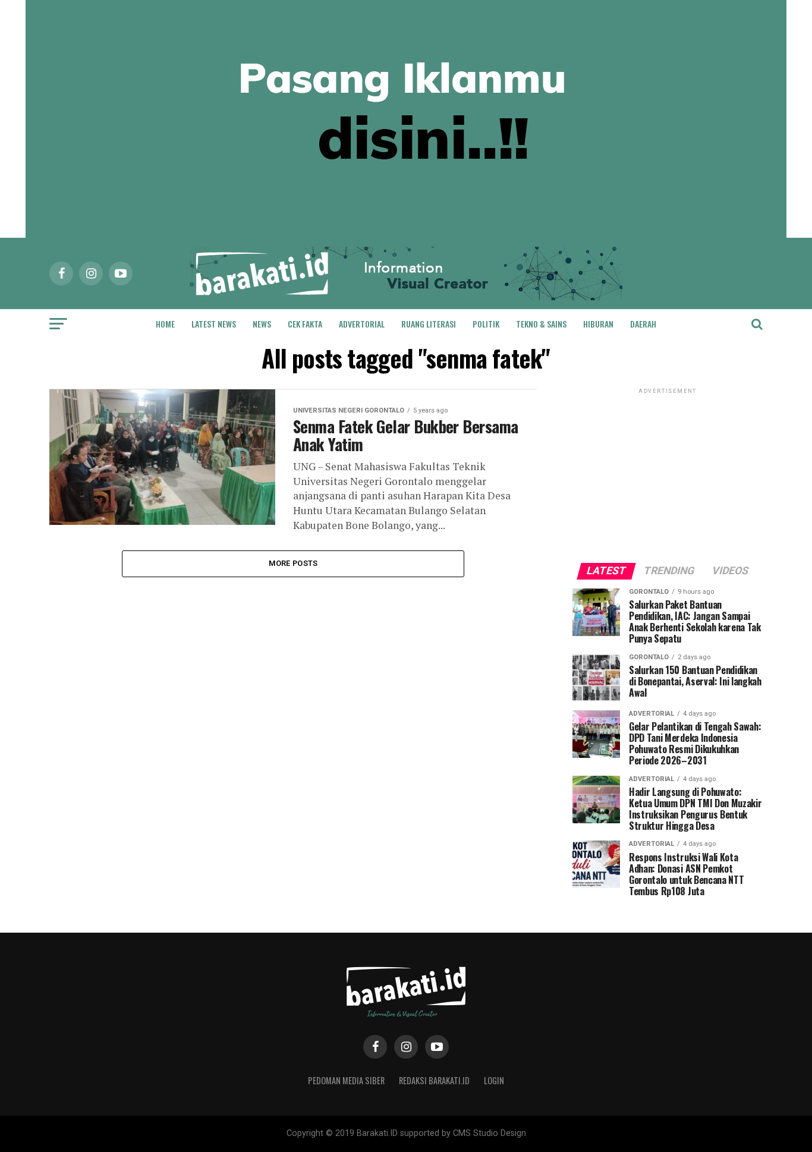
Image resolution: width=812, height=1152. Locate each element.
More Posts (293, 563)
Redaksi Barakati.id (434, 1080)
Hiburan (598, 323)
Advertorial (362, 323)
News (262, 323)
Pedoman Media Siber (346, 1080)
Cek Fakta (305, 323)
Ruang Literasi (428, 323)
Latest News (213, 323)
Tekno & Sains (541, 323)
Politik (486, 323)
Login (494, 1080)
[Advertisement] (667, 470)
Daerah (643, 323)
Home (165, 323)
